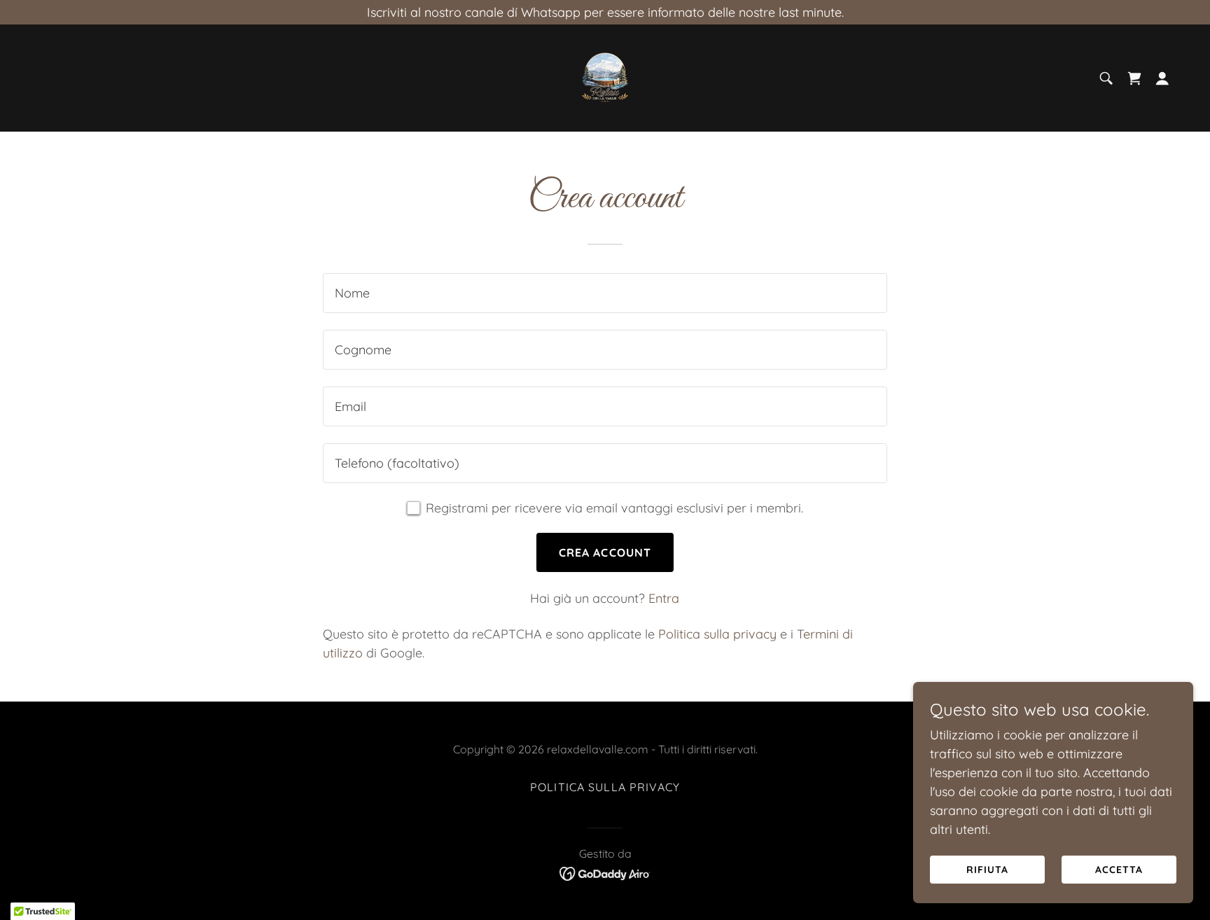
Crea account (605, 552)
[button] (1162, 78)
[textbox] (604, 293)
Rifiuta (987, 869)
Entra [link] (663, 598)
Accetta (1119, 869)
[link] (605, 77)
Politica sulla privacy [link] (717, 634)
